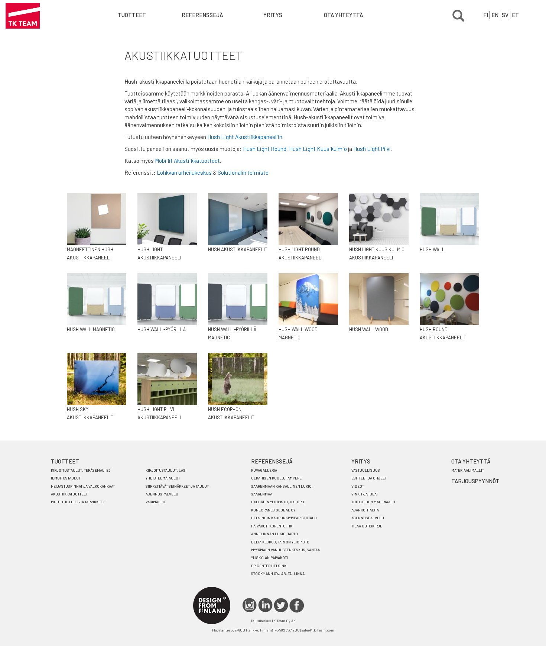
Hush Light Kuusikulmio (318, 148)
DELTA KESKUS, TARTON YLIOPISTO (280, 542)
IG (250, 605)
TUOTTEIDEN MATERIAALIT (373, 502)
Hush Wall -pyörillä (161, 329)
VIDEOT (357, 486)
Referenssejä (202, 15)
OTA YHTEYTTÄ (343, 15)
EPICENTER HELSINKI (269, 565)
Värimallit (156, 502)
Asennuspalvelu (162, 494)
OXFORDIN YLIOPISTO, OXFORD (277, 502)
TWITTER (281, 605)
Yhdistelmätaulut (163, 478)
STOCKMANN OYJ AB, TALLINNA (278, 573)
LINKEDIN (265, 605)
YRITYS (272, 15)
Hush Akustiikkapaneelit (237, 249)
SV (505, 15)
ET (515, 15)
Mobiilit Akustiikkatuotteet (187, 160)
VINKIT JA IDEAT (364, 494)
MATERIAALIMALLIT (467, 470)
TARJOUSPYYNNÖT (475, 481)
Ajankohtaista (365, 510)
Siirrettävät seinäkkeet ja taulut (177, 486)
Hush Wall (432, 249)
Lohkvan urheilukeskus (184, 172)
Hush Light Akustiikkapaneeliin (244, 136)
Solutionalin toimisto (243, 172)
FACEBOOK (296, 605)
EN (494, 15)
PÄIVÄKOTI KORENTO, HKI (272, 526)
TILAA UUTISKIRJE (366, 526)
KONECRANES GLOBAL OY (273, 510)
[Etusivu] (22, 16)
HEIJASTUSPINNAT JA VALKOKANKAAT (83, 486)
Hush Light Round (264, 148)
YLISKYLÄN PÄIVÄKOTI (269, 557)
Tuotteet (132, 15)
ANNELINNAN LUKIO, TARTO (274, 534)
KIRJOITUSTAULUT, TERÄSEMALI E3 (81, 470)
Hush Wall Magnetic (91, 329)
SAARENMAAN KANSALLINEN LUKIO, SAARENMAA (282, 490)
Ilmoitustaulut (66, 478)
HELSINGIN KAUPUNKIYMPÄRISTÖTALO (284, 518)
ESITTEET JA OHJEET (369, 478)
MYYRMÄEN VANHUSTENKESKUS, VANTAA (285, 550)
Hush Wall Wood (368, 329)
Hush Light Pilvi (372, 148)
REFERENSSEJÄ (272, 461)
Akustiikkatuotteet (69, 494)
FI (485, 15)
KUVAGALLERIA (264, 470)
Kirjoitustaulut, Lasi (166, 470)
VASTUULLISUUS (365, 470)
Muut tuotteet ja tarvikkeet (78, 502)
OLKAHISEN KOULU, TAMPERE (276, 478)
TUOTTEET (65, 461)
